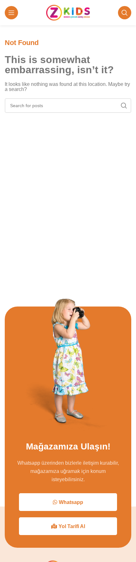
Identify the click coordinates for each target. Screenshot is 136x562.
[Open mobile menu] (11, 12)
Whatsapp (71, 502)
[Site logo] (68, 12)
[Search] (124, 12)
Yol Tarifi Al (72, 526)
